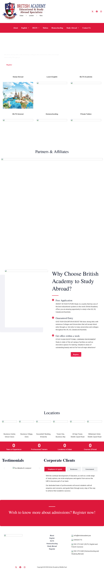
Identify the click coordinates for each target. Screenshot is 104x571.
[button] (28, 28)
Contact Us (86, 28)
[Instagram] (101, 11)
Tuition (45, 28)
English (24, 28)
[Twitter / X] (92, 11)
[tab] (55, 469)
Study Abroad (72, 28)
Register (52, 549)
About (15, 28)
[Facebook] (97, 11)
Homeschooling (57, 28)
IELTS (34, 28)
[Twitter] (16, 567)
